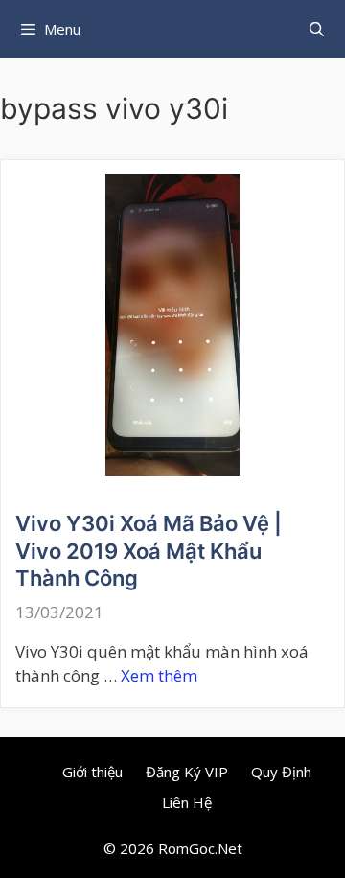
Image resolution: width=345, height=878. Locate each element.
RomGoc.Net (200, 848)
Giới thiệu (92, 771)
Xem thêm (159, 675)
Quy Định (281, 771)
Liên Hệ (187, 802)
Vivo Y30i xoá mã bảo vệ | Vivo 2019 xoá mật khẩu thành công (148, 550)
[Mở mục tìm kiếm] (316, 29)
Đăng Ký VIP (187, 771)
